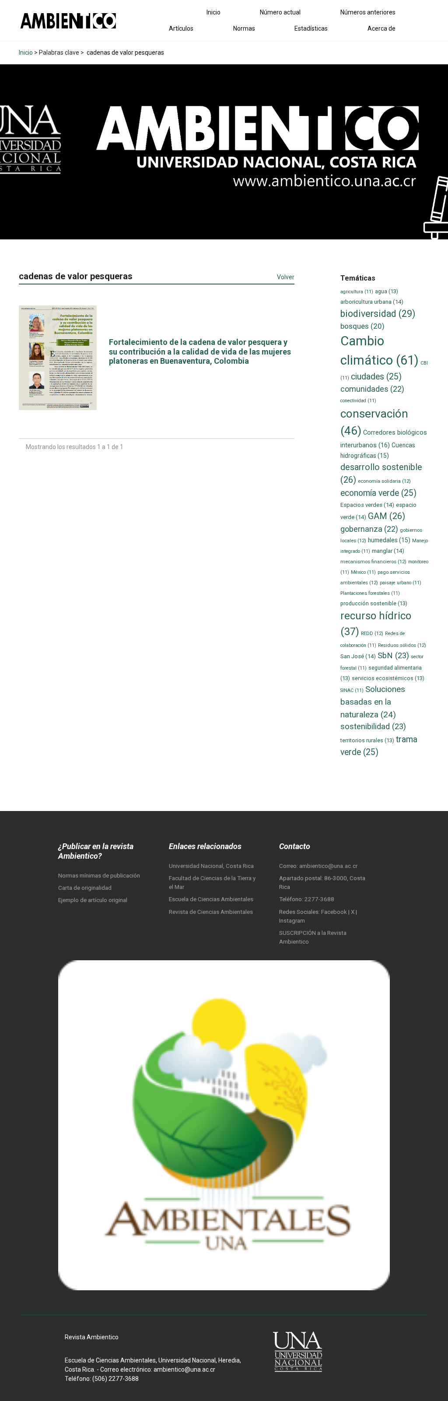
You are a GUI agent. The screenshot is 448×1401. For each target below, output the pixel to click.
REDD (372, 633)
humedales (389, 540)
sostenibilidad (373, 726)
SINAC (352, 690)
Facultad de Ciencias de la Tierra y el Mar (212, 882)
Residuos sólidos (402, 645)
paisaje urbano (400, 583)
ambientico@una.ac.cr (328, 866)
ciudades (376, 377)
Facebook (334, 912)
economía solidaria (384, 481)
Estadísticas (311, 28)
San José (358, 656)
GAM (386, 516)
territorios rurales (367, 740)
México (363, 572)
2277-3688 (319, 899)
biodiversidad (377, 313)
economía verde (378, 493)
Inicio (213, 12)
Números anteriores (368, 12)
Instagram (292, 920)
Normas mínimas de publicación (99, 875)
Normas (244, 28)
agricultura (356, 292)
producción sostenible (373, 603)
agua (386, 291)
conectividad (358, 401)
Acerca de (382, 28)
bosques (362, 326)
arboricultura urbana (371, 301)
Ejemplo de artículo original (92, 900)
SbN (393, 655)
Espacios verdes (367, 505)
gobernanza (369, 529)
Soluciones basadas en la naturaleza (372, 701)
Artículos (181, 28)
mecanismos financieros (373, 561)
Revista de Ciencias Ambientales (211, 912)
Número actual (280, 12)
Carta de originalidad (85, 888)
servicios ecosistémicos (388, 678)
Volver (285, 277)
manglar (388, 551)
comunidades (372, 388)
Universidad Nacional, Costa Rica (211, 866)
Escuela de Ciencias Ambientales (211, 899)
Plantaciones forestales (370, 593)
